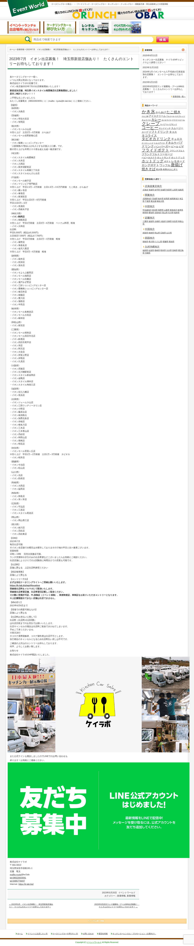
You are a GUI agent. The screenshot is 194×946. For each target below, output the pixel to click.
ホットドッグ (153, 161)
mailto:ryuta (15, 874)
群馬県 (166, 199)
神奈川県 (160, 201)
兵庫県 (169, 221)
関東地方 (150, 195)
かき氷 (148, 112)
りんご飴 (145, 116)
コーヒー (150, 127)
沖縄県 (147, 253)
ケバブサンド (171, 124)
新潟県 (155, 210)
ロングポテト (150, 165)
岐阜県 (180, 210)
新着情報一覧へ (179, 96)
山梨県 (166, 210)
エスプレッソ (180, 116)
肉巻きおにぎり (170, 169)
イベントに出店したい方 (38, 934)
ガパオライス (167, 120)
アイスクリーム (157, 116)
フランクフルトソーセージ (157, 154)
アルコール (170, 116)
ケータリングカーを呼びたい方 (65, 934)
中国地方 (150, 229)
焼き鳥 (159, 169)
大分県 (169, 250)
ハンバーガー (162, 146)
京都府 (157, 221)
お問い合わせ (88, 934)
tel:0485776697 (17, 881)
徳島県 (145, 242)
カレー (156, 119)
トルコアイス (159, 143)
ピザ (181, 146)
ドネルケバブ (173, 142)
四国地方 (150, 238)
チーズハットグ (147, 143)
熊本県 (163, 250)
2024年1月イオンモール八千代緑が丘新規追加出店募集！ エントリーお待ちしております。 (164, 74)
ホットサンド (164, 157)
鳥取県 (145, 233)
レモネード (178, 161)
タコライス (149, 135)
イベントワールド (94, 942)
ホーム (12, 49)
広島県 (163, 233)
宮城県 (163, 190)
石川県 (171, 213)
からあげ (161, 112)
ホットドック (178, 157)
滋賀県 (151, 221)
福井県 (176, 213)
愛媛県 (165, 242)
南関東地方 (174, 199)
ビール (174, 146)
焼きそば (149, 169)
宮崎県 (175, 250)
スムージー (177, 128)
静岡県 (145, 213)
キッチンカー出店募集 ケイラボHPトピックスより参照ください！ (163, 61)
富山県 (165, 213)
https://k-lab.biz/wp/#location (25, 585)
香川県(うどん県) (155, 242)
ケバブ (163, 124)
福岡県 (145, 250)
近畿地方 (150, 217)
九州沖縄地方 (152, 246)
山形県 (175, 190)
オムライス (146, 120)
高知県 (171, 242)
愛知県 (151, 213)
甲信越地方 (147, 210)
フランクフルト (177, 150)
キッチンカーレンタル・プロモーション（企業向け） (134, 934)
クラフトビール (178, 120)
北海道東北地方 (153, 186)
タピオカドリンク (156, 139)
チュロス (176, 139)
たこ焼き (173, 112)
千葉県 (147, 201)
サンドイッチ (165, 128)
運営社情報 (103, 934)
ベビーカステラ (149, 157)
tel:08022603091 (18, 877)
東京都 (153, 201)
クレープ (151, 123)
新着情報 (20, 49)
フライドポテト (155, 150)
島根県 (151, 233)
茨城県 (155, 199)
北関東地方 (147, 199)
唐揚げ (177, 165)
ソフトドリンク (159, 131)
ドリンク (148, 146)
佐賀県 (151, 250)
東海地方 (173, 210)
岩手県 (157, 190)
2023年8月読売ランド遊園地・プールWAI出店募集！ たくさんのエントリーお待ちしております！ (163, 89)
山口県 (169, 233)
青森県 (151, 190)
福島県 (181, 190)
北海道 (145, 190)
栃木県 (161, 199)
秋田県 (169, 190)
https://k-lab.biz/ (26, 884)
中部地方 (150, 206)
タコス (173, 131)
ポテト (167, 161)
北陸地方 (158, 213)
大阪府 (163, 221)
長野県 (161, 210)
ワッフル (164, 165)
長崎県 (157, 250)
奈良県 (175, 221)
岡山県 (157, 233)
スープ (145, 132)
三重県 (145, 221)
